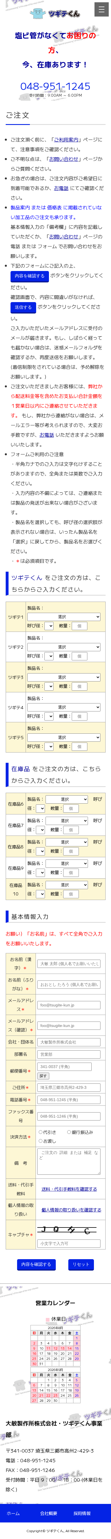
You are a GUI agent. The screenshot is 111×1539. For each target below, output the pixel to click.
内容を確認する (30, 275)
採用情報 (82, 1513)
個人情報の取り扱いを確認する (71, 1209)
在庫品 (20, 768)
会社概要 (48, 1513)
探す (43, 1076)
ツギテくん (27, 577)
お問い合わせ (63, 158)
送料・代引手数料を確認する (69, 1189)
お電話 (61, 187)
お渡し (49, 1141)
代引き (49, 1132)
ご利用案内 (66, 139)
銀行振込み (82, 1132)
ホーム (13, 1513)
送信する (23, 307)
